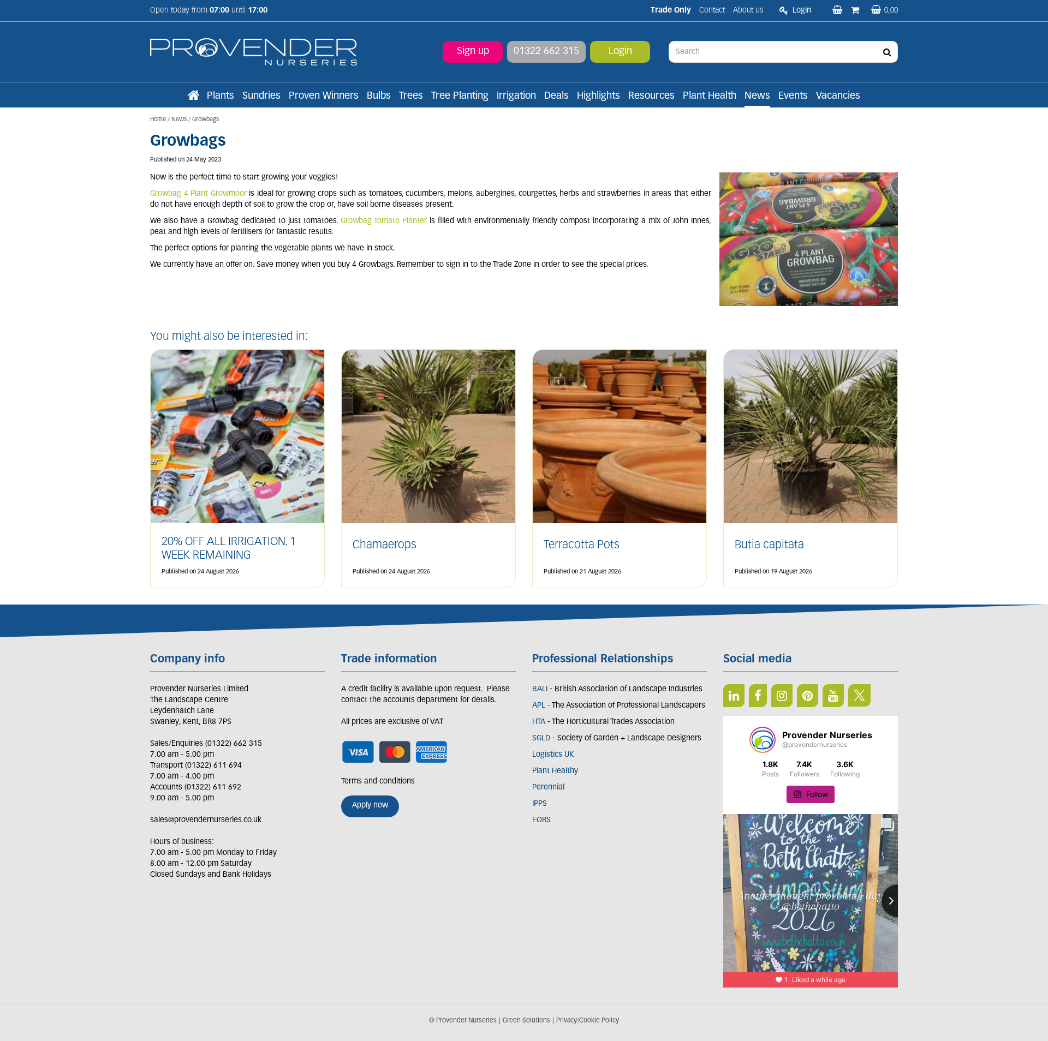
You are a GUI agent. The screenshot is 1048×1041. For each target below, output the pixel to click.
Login (620, 52)
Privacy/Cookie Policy (587, 1021)
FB (758, 695)
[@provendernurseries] (762, 740)
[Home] (193, 96)
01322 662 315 (546, 52)
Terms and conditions (378, 781)
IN (782, 695)
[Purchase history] (856, 11)
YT (833, 695)
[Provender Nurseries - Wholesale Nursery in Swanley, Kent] (253, 52)
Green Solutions (526, 1021)
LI (734, 695)
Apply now (370, 805)
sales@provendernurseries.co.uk (205, 820)
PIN (807, 695)
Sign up (473, 52)
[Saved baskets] (838, 11)
